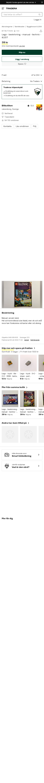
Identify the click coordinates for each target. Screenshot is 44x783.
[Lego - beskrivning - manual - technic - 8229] (10, 398)
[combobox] (22, 14)
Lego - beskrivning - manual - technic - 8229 (10, 410)
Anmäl (26, 340)
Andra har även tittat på (15, 423)
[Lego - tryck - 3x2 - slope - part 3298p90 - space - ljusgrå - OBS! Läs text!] (28, 363)
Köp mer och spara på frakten (17, 348)
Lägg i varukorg (22, 59)
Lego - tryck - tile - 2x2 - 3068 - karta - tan (10, 374)
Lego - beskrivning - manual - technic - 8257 (28, 410)
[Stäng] (42, 2)
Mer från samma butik (15, 387)
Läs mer (22, 46)
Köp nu (22, 52)
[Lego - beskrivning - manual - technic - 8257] (28, 398)
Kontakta (7, 126)
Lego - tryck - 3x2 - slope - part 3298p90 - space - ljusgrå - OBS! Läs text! (28, 374)
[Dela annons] (40, 30)
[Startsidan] (11, 8)
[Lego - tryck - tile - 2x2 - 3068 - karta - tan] (10, 363)
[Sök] (39, 14)
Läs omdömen (22, 126)
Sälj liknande (34, 340)
